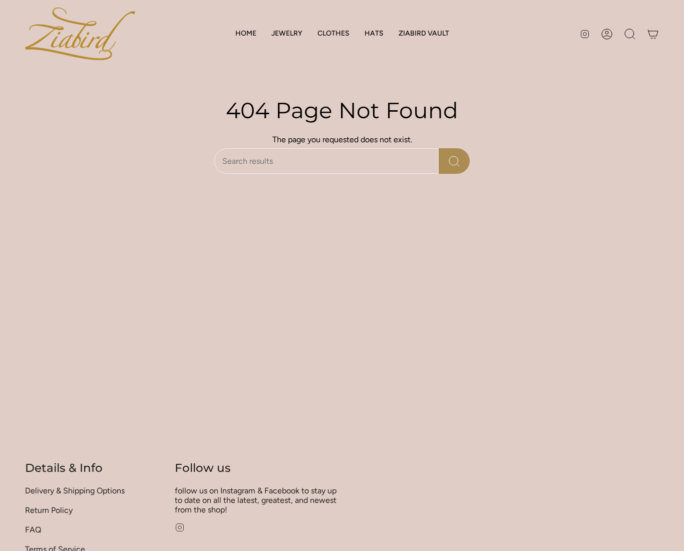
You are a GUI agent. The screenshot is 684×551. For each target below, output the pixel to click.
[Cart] (652, 34)
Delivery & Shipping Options (75, 490)
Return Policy (49, 510)
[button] (287, 34)
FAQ (33, 529)
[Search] (454, 161)
